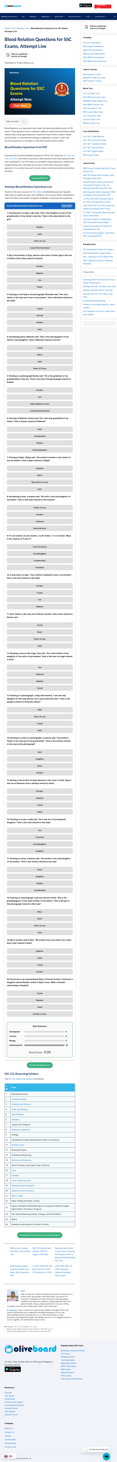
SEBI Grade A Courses (92, 81)
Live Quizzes (100, 16)
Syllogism (15, 1119)
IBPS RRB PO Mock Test (93, 104)
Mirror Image (17, 1196)
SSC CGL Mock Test (91, 93)
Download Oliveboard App (94, 300)
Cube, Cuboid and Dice (21, 1180)
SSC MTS (14, 158)
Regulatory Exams (68, 1363)
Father (40, 287)
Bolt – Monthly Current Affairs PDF (98, 257)
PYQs (88, 16)
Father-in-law (40, 507)
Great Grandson (40, 547)
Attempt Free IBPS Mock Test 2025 (98, 290)
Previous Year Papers (14, 1402)
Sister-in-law (39, 241)
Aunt (40, 234)
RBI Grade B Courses (92, 74)
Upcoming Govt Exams (14, 1405)
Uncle (39, 958)
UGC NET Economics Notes (94, 140)
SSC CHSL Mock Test (92, 116)
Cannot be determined (40, 248)
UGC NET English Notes (93, 151)
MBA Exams (66, 1369)
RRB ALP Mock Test (91, 123)
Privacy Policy (10, 1443)
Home (7, 28)
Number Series (17, 1145)
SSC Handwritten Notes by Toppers (98, 249)
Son (39, 280)
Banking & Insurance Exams (73, 1350)
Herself (40, 315)
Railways (32, 16)
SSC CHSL (33, 1327)
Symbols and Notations (21, 1160)
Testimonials (10, 1439)
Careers (8, 1436)
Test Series (9, 1396)
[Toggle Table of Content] (22, 122)
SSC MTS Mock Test (91, 119)
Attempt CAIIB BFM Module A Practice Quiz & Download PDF (28, 1331)
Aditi (32, 63)
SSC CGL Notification (92, 42)
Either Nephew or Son (39, 404)
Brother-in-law (39, 1014)
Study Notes (10, 1399)
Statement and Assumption (23, 1185)
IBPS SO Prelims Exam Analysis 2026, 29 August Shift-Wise (41, 1251)
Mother (40, 227)
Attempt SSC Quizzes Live (39, 1065)
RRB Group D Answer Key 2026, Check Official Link (20, 1251)
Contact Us (9, 1432)
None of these (39, 368)
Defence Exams (67, 1372)
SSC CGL (67, 155)
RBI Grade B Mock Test (93, 112)
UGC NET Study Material (93, 136)
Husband (40, 521)
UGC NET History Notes (93, 147)
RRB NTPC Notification (93, 50)
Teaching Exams (68, 1360)
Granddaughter (39, 553)
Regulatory (45, 16)
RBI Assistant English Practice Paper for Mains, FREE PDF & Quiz (30, 1329)
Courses (8, 1392)
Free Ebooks (10, 1411)
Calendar (15, 1175)
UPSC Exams (66, 1375)
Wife (40, 709)
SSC (23, 16)
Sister (39, 632)
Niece (39, 354)
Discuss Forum (11, 1414)
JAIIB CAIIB (59, 16)
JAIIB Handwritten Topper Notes (97, 253)
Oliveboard (13, 1310)
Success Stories (11, 1408)
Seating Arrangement (20, 1129)
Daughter (40, 759)
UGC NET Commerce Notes (94, 144)
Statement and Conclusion (22, 1190)
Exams (39, 192)
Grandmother (40, 436)
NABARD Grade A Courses (94, 77)
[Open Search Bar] (115, 16)
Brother (39, 266)
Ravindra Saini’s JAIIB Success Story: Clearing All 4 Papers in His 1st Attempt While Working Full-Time (65, 1254)
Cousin (40, 308)
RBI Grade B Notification (93, 46)
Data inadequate (40, 450)
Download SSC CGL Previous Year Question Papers (40, 1235)
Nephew (39, 273)
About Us (9, 1428)
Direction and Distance (21, 1104)
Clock (13, 1170)
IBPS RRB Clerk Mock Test (94, 97)
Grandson (40, 567)
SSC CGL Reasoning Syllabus (20, 1079)
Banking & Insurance (9, 16)
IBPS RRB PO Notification (94, 57)
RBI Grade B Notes (91, 155)
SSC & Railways (18, 28)
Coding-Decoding (18, 1099)
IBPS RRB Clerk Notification (94, 61)
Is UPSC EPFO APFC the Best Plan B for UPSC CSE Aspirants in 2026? (42, 1269)
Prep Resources (74, 16)
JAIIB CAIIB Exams (68, 1366)
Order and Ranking (19, 1109)
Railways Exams (67, 1357)
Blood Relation (17, 1114)
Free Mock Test (101, 6)
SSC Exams (65, 1353)
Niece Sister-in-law (40, 482)
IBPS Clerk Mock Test (92, 108)
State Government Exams (71, 1379)
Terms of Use (10, 1447)
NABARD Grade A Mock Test (95, 101)
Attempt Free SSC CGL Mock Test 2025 (99, 286)
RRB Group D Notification (94, 53)
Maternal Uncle (39, 528)
